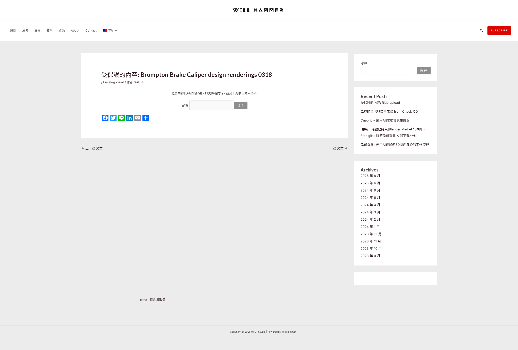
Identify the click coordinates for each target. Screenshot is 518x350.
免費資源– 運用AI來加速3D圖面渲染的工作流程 (395, 145)
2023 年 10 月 (371, 248)
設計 (13, 30)
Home (143, 300)
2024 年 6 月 (370, 198)
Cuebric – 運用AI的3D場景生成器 (385, 120)
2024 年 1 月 (370, 227)
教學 (50, 30)
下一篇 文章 (337, 148)
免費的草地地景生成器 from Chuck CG (389, 111)
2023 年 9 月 (370, 256)
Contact (91, 30)
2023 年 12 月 (371, 234)
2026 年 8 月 (370, 176)
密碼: (185, 105)
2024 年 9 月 (370, 190)
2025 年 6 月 (370, 183)
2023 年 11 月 (371, 241)
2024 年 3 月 (370, 212)
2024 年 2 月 (370, 219)
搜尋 (364, 63)
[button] (481, 30)
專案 (37, 30)
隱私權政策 (157, 300)
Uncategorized (113, 82)
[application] (115, 30)
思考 (25, 30)
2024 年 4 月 (370, 205)
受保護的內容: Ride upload (380, 102)
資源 (62, 30)
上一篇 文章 (92, 148)
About (75, 30)
